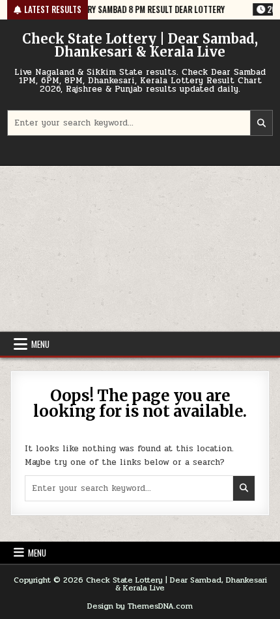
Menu (40, 343)
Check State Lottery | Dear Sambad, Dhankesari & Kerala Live (140, 45)
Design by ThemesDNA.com (140, 605)
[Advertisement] (140, 248)
